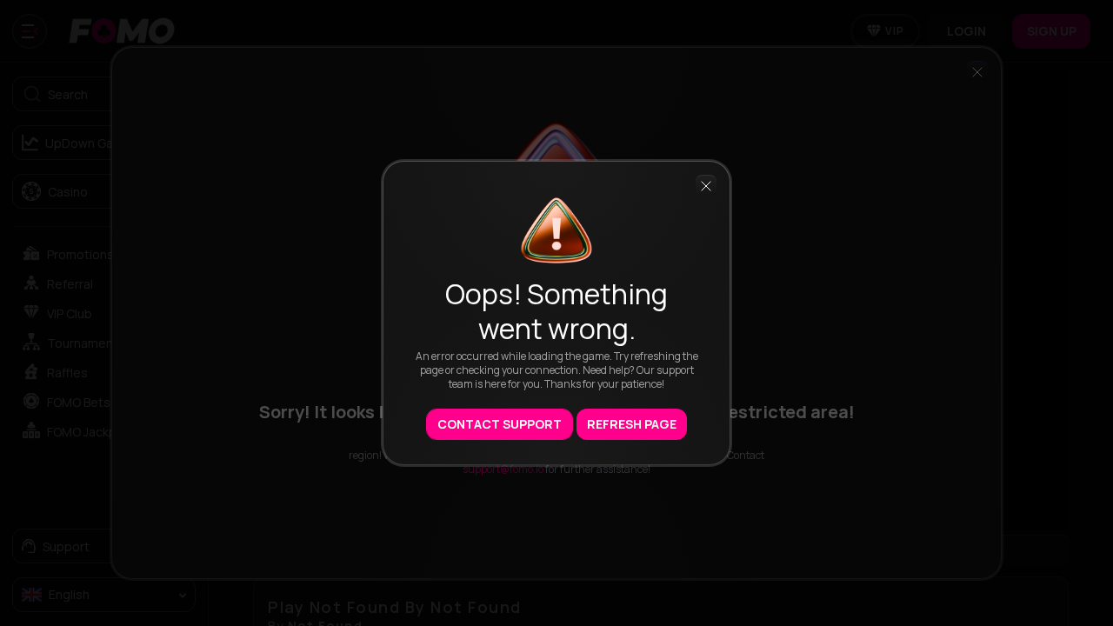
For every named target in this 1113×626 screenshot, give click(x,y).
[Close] (706, 185)
